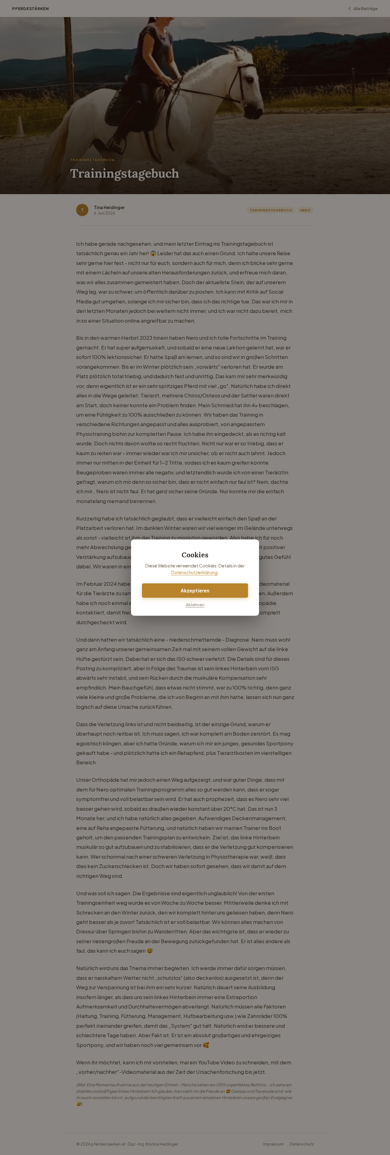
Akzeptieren (195, 590)
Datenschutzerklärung (194, 572)
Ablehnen (195, 604)
